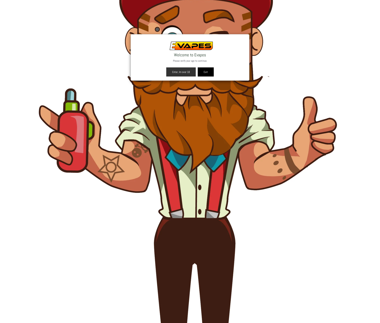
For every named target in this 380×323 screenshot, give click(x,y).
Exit (206, 72)
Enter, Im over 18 (181, 72)
